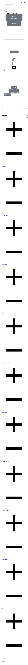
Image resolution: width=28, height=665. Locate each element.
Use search (14, 23)
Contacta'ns (14, 52)
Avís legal (14, 87)
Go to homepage (14, 17)
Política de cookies (14, 89)
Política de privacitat (14, 92)
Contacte (7, 94)
